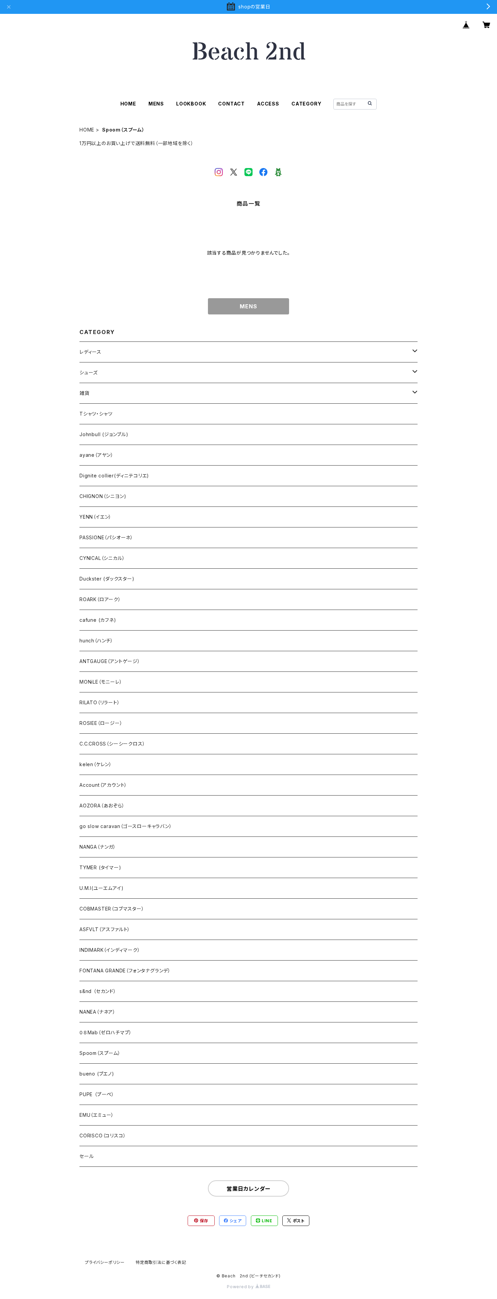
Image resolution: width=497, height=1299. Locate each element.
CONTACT (231, 104)
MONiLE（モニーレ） (100, 682)
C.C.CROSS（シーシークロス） (112, 744)
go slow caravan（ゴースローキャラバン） (125, 826)
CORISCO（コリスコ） (102, 1135)
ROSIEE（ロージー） (101, 723)
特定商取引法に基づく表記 (161, 1262)
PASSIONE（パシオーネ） (106, 537)
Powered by (241, 1286)
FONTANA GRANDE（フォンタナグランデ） (125, 970)
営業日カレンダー (248, 1188)
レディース (90, 352)
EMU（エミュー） (96, 1115)
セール (86, 1156)
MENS (156, 104)
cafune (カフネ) (97, 620)
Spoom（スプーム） (100, 1053)
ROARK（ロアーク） (100, 599)
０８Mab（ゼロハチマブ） (105, 1032)
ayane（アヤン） (96, 455)
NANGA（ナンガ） (97, 847)
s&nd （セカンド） (97, 991)
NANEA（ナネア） (97, 1012)
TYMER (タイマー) (100, 867)
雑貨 (84, 393)
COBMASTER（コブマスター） (111, 909)
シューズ (88, 372)
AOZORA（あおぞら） (102, 805)
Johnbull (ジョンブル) (103, 434)
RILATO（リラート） (99, 702)
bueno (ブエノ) (96, 1074)
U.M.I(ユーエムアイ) (101, 888)
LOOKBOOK (191, 104)
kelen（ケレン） (95, 764)
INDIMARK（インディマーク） (109, 950)
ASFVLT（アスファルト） (104, 929)
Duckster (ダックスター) (107, 579)
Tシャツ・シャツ (95, 414)
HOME (128, 104)
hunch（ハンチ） (96, 640)
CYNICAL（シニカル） (102, 558)
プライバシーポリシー (105, 1262)
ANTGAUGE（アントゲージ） (109, 661)
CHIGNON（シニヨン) (102, 496)
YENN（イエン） (95, 517)
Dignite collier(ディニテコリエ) (114, 475)
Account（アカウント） (103, 785)
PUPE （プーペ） (96, 1094)
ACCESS (268, 104)
